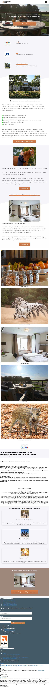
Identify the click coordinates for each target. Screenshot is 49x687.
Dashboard (9, 665)
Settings (15, 665)
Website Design (22, 665)
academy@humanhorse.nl (9, 630)
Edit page (3, 665)
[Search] (13, 648)
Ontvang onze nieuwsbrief (18, 622)
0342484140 (7, 629)
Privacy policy (41, 670)
